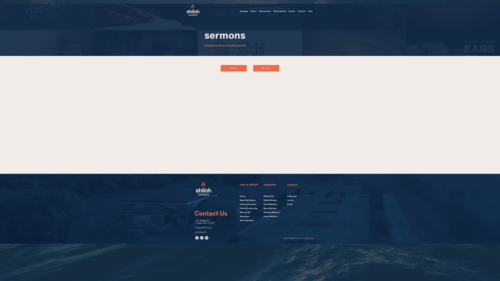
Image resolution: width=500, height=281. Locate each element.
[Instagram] (202, 238)
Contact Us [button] (211, 214)
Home (242, 196)
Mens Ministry (270, 208)
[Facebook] (197, 238)
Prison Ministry (271, 217)
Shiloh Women (270, 200)
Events (290, 200)
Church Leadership (249, 208)
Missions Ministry (272, 213)
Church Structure (248, 204)
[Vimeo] (206, 238)
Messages (244, 217)
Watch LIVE (245, 213)
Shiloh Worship (247, 221)
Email (289, 204)
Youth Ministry (270, 204)
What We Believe (247, 200)
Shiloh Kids (269, 196)
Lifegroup (291, 196)
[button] (244, 11)
